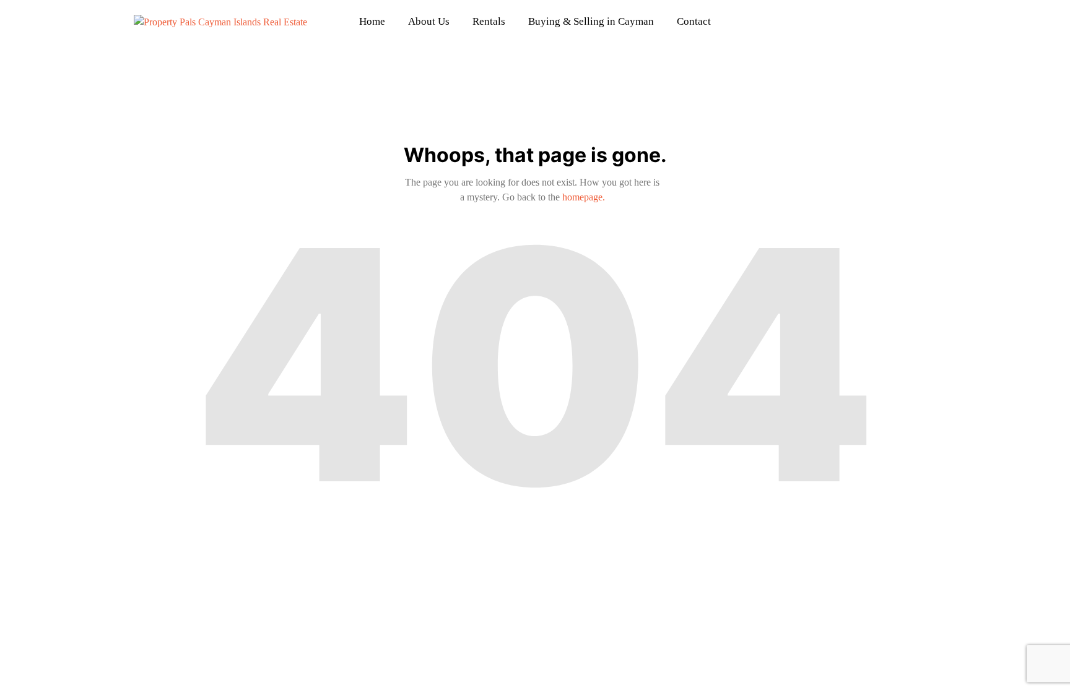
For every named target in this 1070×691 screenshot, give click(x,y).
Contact (694, 21)
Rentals (488, 21)
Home (372, 21)
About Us (429, 21)
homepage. (583, 197)
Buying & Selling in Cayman (591, 21)
